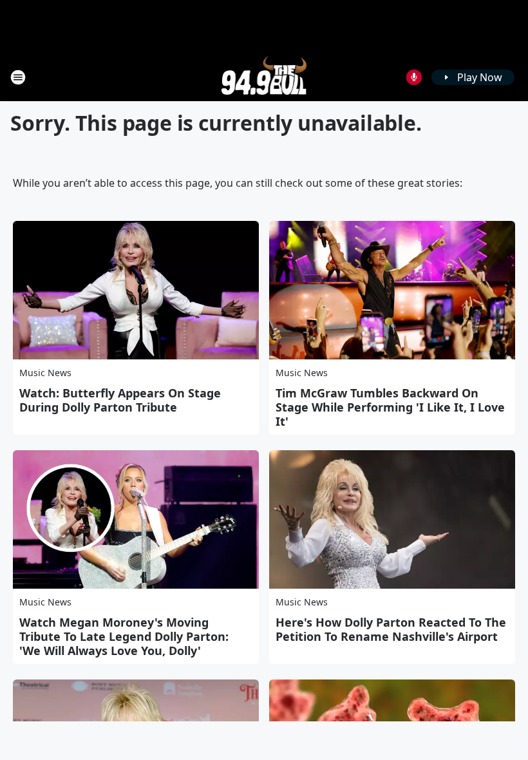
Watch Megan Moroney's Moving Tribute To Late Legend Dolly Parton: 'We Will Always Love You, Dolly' (124, 636)
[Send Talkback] (414, 77)
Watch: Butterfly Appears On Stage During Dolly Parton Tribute (120, 400)
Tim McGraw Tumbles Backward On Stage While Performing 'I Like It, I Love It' (390, 407)
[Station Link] (264, 77)
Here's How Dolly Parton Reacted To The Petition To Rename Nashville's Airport (391, 629)
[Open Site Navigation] (18, 77)
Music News (45, 372)
